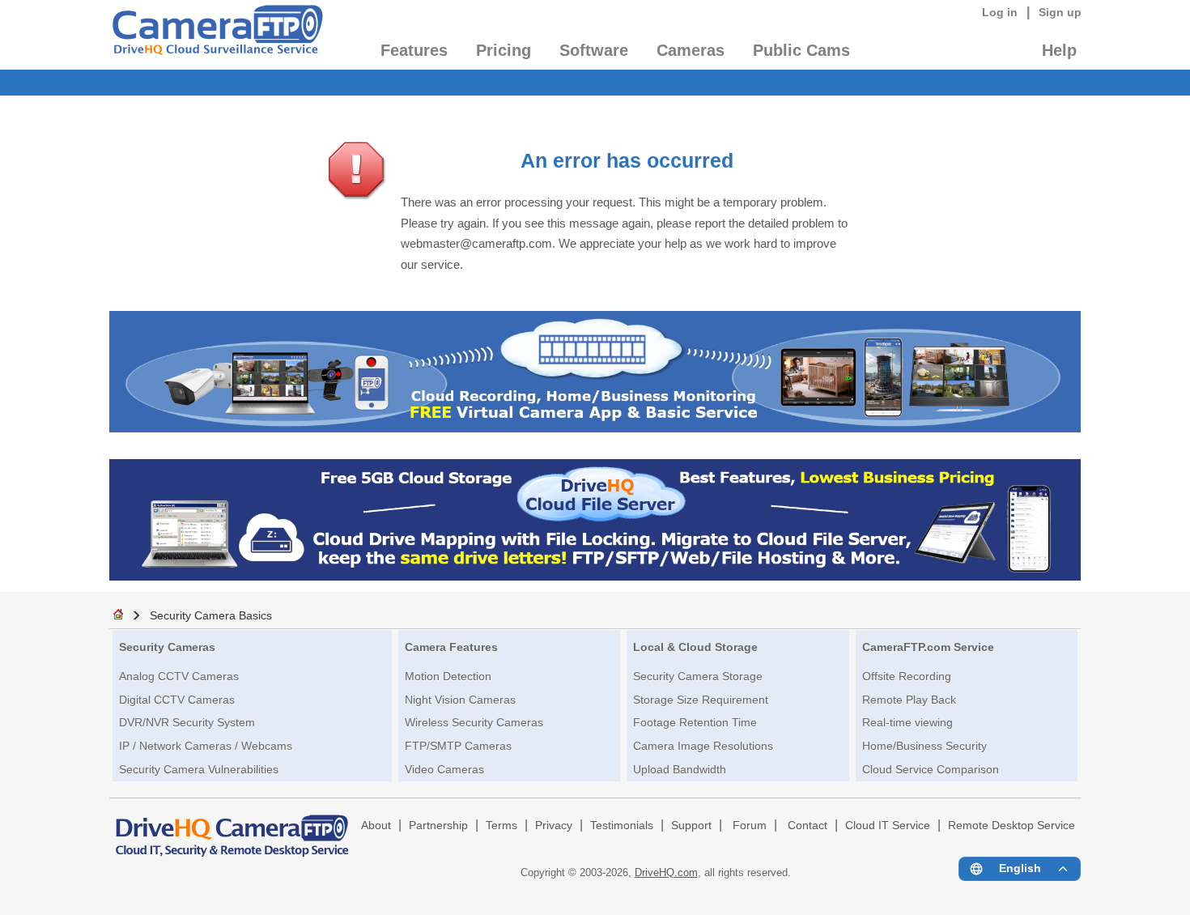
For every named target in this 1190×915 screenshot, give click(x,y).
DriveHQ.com (666, 872)
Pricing (503, 50)
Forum (750, 825)
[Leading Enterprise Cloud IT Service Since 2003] (595, 576)
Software (593, 50)
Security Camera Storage (698, 676)
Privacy (553, 825)
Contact (807, 825)
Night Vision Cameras (460, 699)
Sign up (1060, 12)
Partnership (438, 825)
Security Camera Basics (211, 615)
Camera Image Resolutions (703, 745)
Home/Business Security (924, 745)
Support (691, 825)
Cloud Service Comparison (930, 769)
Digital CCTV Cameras (177, 699)
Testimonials (621, 825)
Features (414, 50)
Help (1059, 50)
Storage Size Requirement (700, 699)
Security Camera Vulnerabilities (198, 769)
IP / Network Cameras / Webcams (205, 745)
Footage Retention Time (695, 722)
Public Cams (801, 50)
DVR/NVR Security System (187, 722)
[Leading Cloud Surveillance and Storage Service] (595, 428)
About (376, 825)
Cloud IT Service (887, 825)
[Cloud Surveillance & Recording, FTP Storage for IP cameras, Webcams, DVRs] (216, 34)
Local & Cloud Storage (695, 646)
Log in (1000, 12)
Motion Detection (448, 676)
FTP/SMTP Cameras (458, 745)
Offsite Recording (906, 676)
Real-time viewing (907, 722)
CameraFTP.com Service (928, 646)
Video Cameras (444, 769)
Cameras (691, 50)
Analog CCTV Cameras (179, 676)
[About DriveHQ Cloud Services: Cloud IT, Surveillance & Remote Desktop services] (232, 828)
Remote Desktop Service (1011, 825)
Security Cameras (167, 646)
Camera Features (451, 646)
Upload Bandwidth (679, 769)
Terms (501, 825)
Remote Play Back (909, 699)
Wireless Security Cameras (474, 722)
